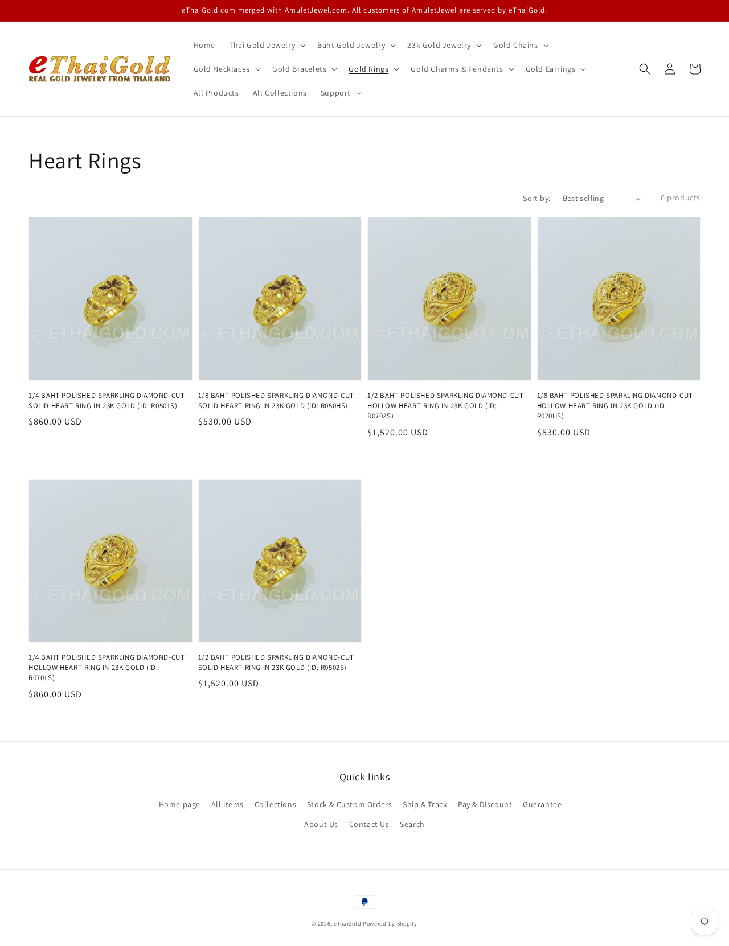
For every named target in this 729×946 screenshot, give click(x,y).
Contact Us (369, 824)
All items (227, 804)
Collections (276, 804)
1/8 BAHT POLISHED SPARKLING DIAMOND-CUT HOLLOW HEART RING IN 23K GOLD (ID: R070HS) (615, 405)
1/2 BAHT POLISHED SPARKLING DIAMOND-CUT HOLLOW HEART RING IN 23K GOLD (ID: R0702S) (445, 405)
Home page (179, 804)
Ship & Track (425, 804)
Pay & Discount (485, 804)
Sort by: (536, 198)
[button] (644, 68)
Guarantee (542, 804)
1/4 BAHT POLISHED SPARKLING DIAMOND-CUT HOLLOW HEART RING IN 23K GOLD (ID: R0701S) (106, 667)
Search (412, 824)
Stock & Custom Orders (349, 804)
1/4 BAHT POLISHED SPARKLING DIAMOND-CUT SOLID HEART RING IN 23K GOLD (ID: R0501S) (106, 400)
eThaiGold (347, 923)
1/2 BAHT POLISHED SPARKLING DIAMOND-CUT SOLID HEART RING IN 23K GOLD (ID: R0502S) (276, 662)
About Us (321, 824)
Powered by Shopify (390, 923)
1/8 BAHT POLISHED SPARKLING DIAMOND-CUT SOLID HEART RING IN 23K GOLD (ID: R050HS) (276, 400)
